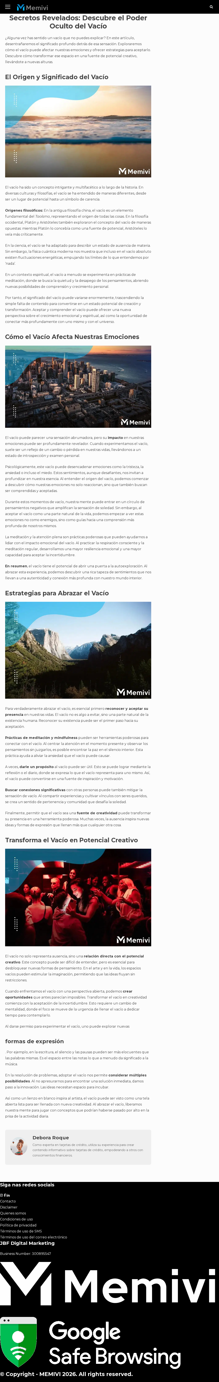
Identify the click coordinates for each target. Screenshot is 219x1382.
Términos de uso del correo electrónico (33, 1237)
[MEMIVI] (32, 8)
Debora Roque (51, 1138)
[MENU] (7, 7)
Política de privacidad (18, 1225)
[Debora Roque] (18, 1154)
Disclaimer (9, 1207)
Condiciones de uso (16, 1219)
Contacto (8, 1201)
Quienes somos (13, 1213)
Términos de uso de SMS (21, 1231)
